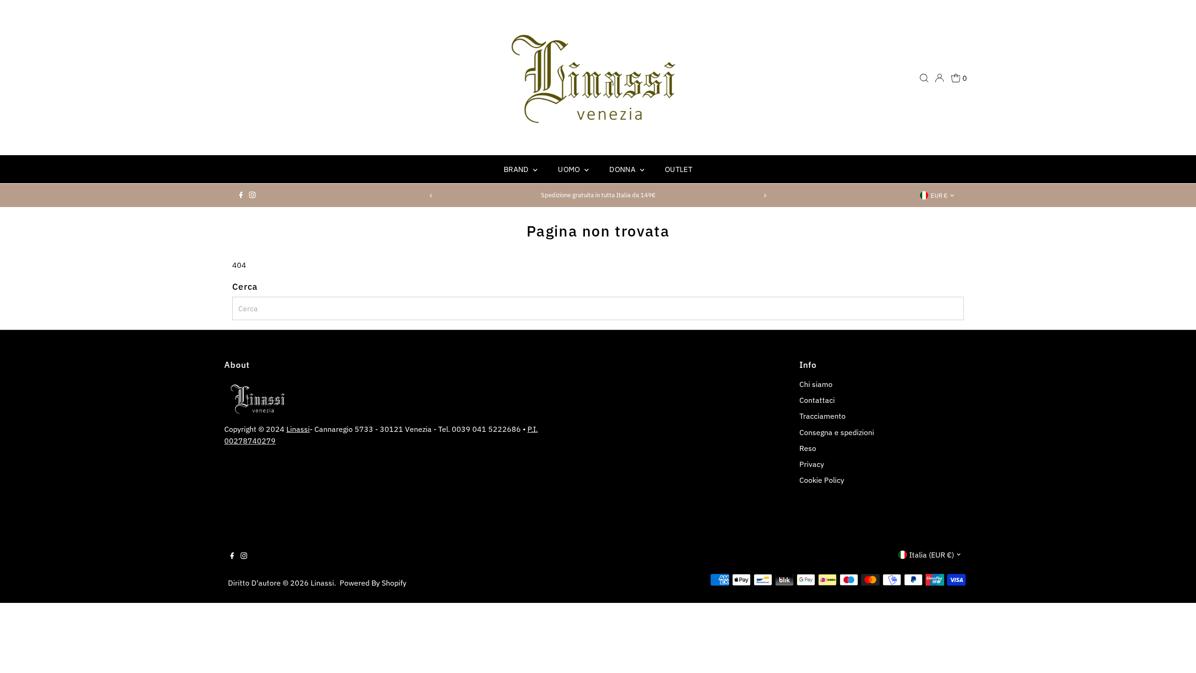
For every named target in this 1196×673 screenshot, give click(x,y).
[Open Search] (924, 78)
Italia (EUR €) (931, 554)
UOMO (570, 169)
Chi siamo (816, 384)
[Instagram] (252, 195)
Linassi (298, 429)
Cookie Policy (821, 480)
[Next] (764, 195)
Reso (807, 448)
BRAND (517, 169)
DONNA (623, 169)
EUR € (939, 196)
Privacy (811, 464)
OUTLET (678, 169)
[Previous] (431, 195)
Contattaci (817, 400)
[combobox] (598, 308)
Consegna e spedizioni (836, 432)
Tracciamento (822, 416)
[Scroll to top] (1177, 654)
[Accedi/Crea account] (939, 78)
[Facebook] (241, 195)
